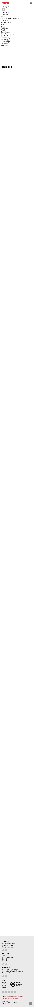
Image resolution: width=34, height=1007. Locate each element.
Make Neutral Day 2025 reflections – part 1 (11, 136)
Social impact (5, 32)
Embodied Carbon (9, 187)
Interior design (6, 22)
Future (3, 16)
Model (3, 757)
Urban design (5, 41)
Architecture (5, 6)
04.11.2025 (9, 319)
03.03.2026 (12, 167)
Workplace (4, 45)
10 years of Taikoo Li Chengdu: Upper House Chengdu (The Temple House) (14, 324)
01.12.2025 (9, 217)
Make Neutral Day (20, 556)
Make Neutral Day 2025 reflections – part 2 (14, 101)
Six (8, 1001)
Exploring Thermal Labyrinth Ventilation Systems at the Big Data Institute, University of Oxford (14, 506)
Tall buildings (18, 842)
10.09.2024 (12, 872)
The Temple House (14, 332)
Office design (8, 559)
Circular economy (24, 289)
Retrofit (18, 187)
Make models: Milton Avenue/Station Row (10, 914)
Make (3, 24)
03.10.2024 (12, 794)
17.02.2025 (12, 543)
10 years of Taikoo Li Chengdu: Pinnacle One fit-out (14, 221)
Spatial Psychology (10, 369)
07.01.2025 (9, 589)
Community (5, 12)
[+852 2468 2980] (3, 964)
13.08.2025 (12, 359)
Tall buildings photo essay (12, 836)
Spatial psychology (7, 34)
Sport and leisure (6, 36)
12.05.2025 (12, 459)
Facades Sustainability (17, 291)
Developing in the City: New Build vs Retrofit (18, 798)
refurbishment (17, 559)
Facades (7, 291)
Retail (3, 30)
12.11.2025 (12, 275)
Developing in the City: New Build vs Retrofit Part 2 (15, 670)
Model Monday (10, 757)
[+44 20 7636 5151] (3, 950)
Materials (7, 473)
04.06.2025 (9, 416)
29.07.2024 (9, 910)
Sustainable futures (10, 190)
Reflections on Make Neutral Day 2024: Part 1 (18, 709)
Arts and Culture (6, 598)
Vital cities (4, 43)
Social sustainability (21, 636)
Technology (5, 39)
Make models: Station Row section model (13, 750)
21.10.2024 (9, 746)
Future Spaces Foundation (10, 18)
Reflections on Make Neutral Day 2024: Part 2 (18, 629)
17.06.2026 (9, 132)
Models (3, 26)
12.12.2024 (9, 666)
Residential (4, 28)
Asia (2, 10)
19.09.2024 (9, 833)
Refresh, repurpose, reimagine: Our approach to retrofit (17, 876)
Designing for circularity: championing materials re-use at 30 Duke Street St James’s (15, 421)
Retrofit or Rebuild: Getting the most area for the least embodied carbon (18, 548)
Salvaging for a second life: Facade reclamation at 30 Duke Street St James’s (17, 280)
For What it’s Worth (10, 591)
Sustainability (5, 37)
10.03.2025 (9, 500)
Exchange (4, 14)
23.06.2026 (12, 97)
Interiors (4, 228)
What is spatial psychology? (16, 362)
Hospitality (4, 20)
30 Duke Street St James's (11, 289)
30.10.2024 (12, 705)
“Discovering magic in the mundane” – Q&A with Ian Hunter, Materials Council (18, 464)
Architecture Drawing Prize (10, 8)
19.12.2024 (12, 625)
